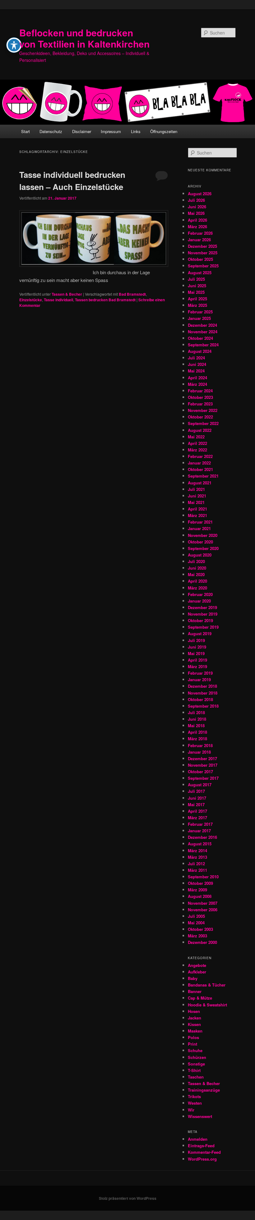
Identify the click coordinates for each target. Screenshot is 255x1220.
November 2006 (202, 910)
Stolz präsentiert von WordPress (127, 1198)
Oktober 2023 (200, 397)
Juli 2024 (196, 358)
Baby (192, 978)
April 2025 (197, 299)
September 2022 (203, 423)
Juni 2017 (197, 798)
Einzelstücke (30, 300)
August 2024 (199, 351)
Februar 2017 (200, 824)
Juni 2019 (197, 647)
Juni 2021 (197, 496)
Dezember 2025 (202, 246)
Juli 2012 (196, 863)
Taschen (196, 1077)
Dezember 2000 (202, 942)
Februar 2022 (200, 456)
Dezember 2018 (202, 686)
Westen (195, 1103)
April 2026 (197, 220)
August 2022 (199, 430)
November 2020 (202, 535)
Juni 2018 (197, 719)
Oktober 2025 (200, 259)
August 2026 (199, 193)
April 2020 (197, 581)
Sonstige (196, 1064)
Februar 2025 (200, 312)
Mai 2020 (196, 574)
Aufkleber (197, 972)
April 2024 (197, 378)
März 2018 (197, 739)
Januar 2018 (199, 752)
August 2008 (199, 896)
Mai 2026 (196, 213)
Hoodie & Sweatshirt (207, 1005)
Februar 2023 (200, 404)
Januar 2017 (199, 831)
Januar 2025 (199, 318)
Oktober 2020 (200, 542)
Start (25, 131)
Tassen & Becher (67, 294)
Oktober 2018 (200, 699)
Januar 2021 (199, 528)
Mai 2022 (196, 437)
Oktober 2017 (200, 771)
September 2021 (203, 476)
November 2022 (202, 410)
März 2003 (197, 936)
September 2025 (203, 266)
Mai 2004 (196, 923)
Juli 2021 (196, 489)
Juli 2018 (196, 712)
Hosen (194, 1011)
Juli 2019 (196, 640)
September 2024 (203, 345)
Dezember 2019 (202, 607)
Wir (191, 1110)
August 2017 (199, 785)
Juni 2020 (197, 568)
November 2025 (202, 253)
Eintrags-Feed (201, 1145)
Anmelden (197, 1139)
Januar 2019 (199, 679)
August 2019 (199, 633)
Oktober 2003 (200, 929)
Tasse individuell (58, 300)
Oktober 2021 (200, 469)
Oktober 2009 (200, 883)
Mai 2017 (196, 804)
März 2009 (197, 890)
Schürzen (197, 1057)
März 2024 (197, 384)
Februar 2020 (200, 594)
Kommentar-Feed (204, 1152)
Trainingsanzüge (204, 1090)
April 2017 (197, 811)
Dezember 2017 (202, 758)
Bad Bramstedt (132, 294)
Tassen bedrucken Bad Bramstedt (105, 300)
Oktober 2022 (200, 417)
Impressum (111, 131)
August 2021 (199, 483)
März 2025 (197, 305)
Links (136, 131)
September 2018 (203, 706)
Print (192, 1044)
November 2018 (202, 693)
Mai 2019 (196, 653)
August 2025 (199, 272)
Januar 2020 (199, 601)
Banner (195, 991)
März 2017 (197, 817)
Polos (193, 1037)
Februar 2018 (200, 745)
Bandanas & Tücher (206, 985)
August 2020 (199, 555)
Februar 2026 (200, 233)
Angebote (197, 965)
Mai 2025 (196, 292)
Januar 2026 (199, 240)
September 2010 (203, 877)
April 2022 (197, 443)
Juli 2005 (196, 916)
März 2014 (197, 850)
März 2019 (197, 666)
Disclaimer (81, 131)
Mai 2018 (196, 725)
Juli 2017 (196, 791)
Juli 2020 (196, 561)
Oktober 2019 (200, 620)
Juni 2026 (197, 207)
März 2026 (197, 226)
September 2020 (203, 548)
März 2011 (197, 870)
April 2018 (197, 732)
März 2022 (197, 450)
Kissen (194, 1024)
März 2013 (197, 857)
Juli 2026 (196, 200)
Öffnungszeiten (163, 131)
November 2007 (202, 903)
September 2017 (203, 778)
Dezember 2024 (202, 325)
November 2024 (202, 332)
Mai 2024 (196, 371)
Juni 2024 (197, 364)
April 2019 (197, 660)
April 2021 (197, 509)
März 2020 (197, 588)
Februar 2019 (200, 673)
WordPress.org (202, 1159)
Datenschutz (50, 131)
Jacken (194, 1018)
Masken (195, 1031)
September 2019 (203, 627)
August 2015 (199, 844)
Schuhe (195, 1050)
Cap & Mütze (200, 998)
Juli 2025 (196, 279)
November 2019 (202, 614)
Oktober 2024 (200, 338)
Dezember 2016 (202, 837)
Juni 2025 (197, 286)
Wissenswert (200, 1116)
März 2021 (197, 515)
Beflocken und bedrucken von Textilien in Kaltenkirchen (84, 38)
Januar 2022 (199, 463)
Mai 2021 (196, 502)
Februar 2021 (200, 522)
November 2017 (202, 765)
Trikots (194, 1096)
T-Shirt (194, 1070)
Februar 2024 (200, 391)
